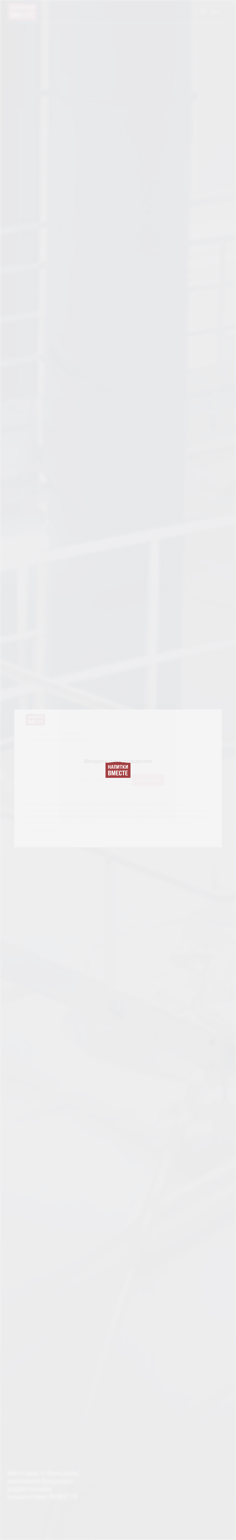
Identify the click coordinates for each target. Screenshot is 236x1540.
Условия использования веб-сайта (68, 816)
